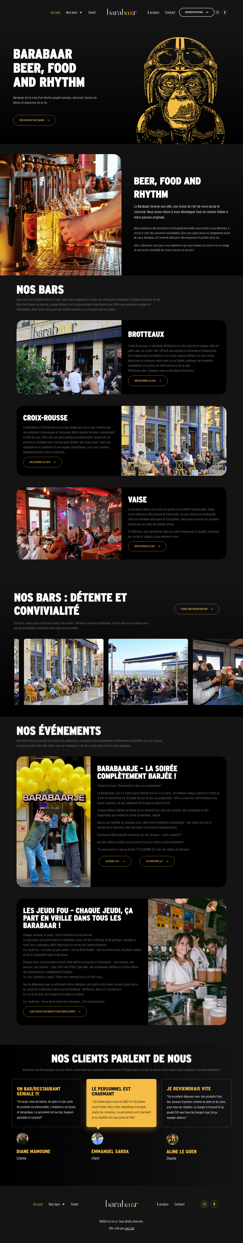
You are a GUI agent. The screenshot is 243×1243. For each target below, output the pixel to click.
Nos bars (71, 12)
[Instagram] (217, 12)
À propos (153, 12)
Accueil (55, 12)
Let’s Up (129, 1228)
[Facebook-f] (224, 12)
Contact (170, 12)
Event (92, 12)
